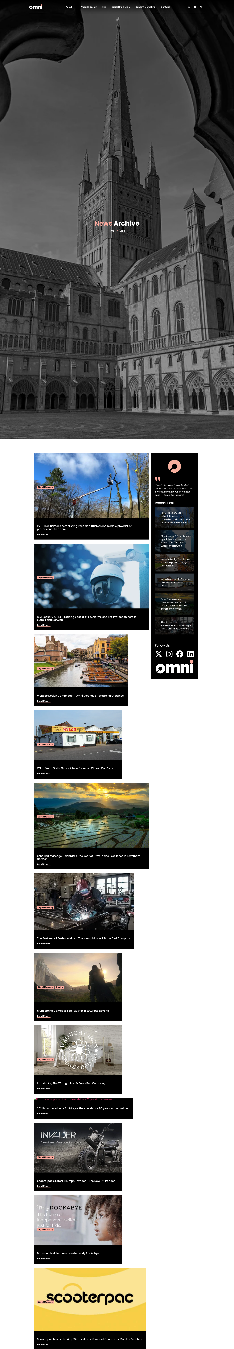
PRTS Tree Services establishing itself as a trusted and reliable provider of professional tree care (84, 527)
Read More (42, 534)
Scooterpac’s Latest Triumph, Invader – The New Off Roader (76, 1181)
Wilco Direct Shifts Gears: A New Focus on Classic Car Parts (75, 768)
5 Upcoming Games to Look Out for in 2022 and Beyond (73, 1011)
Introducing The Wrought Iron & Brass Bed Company (71, 1083)
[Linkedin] (200, 7)
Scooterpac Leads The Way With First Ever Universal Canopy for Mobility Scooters (89, 1339)
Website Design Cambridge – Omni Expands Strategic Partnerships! (80, 696)
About (69, 7)
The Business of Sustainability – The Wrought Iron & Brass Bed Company (84, 938)
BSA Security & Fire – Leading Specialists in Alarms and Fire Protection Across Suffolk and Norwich (86, 618)
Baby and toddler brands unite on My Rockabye (68, 1253)
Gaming (59, 987)
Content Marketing (145, 7)
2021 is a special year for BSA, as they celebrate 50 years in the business (83, 1108)
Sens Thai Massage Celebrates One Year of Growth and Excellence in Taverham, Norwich (89, 857)
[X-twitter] (158, 654)
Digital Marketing (121, 7)
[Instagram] (189, 7)
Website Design (89, 7)
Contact (165, 7)
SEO (104, 7)
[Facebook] (195, 7)
